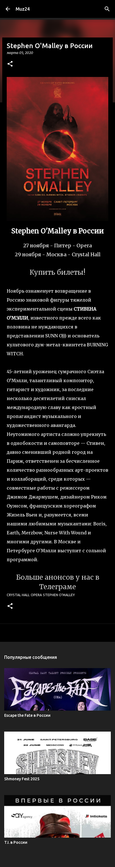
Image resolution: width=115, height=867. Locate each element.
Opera (36, 595)
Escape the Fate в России (27, 715)
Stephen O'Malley (59, 595)
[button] (10, 64)
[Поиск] (107, 9)
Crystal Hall (18, 595)
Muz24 (23, 8)
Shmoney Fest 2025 (21, 779)
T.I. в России (15, 842)
